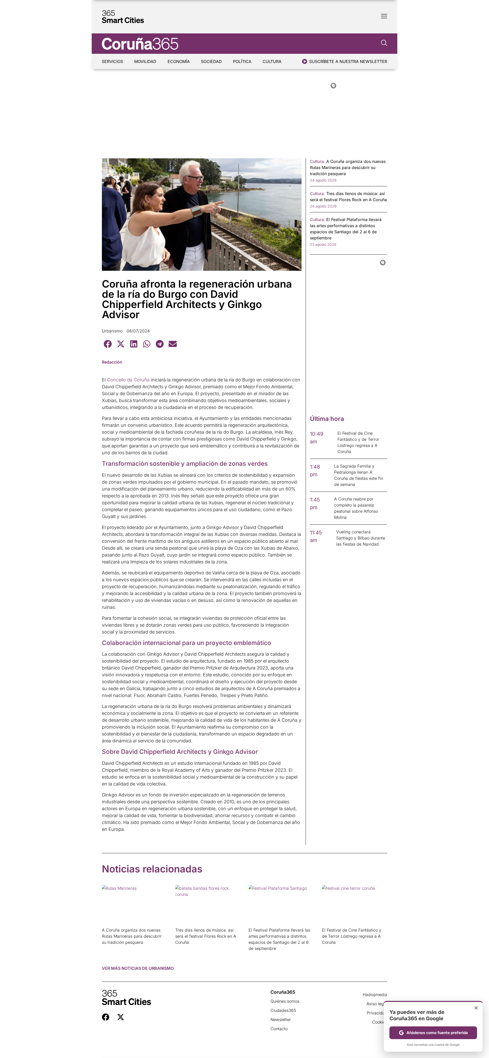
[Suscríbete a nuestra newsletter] (304, 61)
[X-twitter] (120, 1017)
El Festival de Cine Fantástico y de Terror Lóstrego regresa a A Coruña (351, 936)
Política (242, 61)
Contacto (279, 1028)
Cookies (379, 1022)
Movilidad (145, 61)
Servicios (112, 61)
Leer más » (110, 949)
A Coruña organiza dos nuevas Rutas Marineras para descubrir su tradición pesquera (132, 936)
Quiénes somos (284, 1001)
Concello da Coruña (128, 379)
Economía (179, 61)
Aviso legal (376, 1003)
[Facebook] (105, 1017)
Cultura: (317, 161)
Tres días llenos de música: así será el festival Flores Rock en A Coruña (205, 936)
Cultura (272, 61)
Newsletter (280, 1019)
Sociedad (211, 61)
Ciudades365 (283, 1010)
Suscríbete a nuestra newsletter (348, 61)
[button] (107, 344)
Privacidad (377, 1012)
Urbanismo (112, 330)
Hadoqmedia (375, 994)
